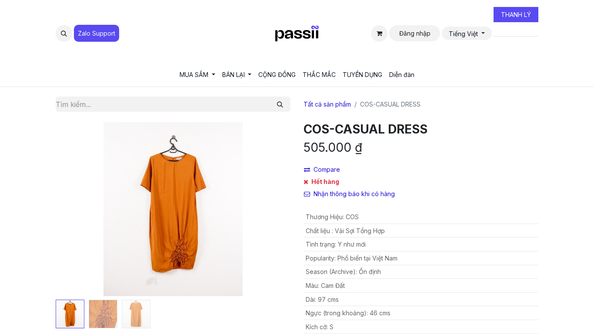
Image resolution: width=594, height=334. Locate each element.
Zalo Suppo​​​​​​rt (96, 33)
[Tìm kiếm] (280, 104)
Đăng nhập (414, 33)
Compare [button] (327, 169)
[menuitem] (197, 75)
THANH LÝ (516, 14)
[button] (64, 33)
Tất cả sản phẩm (327, 104)
